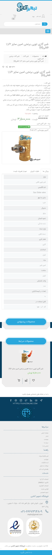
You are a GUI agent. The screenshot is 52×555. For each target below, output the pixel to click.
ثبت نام (39, 16)
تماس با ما (45, 446)
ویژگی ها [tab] (45, 171)
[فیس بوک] (10, 400)
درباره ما (46, 443)
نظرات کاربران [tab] (34, 171)
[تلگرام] (41, 400)
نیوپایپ (46, 459)
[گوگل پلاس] (16, 400)
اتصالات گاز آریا (44, 479)
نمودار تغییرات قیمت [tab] (20, 171)
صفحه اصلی (44, 433)
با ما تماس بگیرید (26, 552)
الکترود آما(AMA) (43, 482)
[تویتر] (26, 400)
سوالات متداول (44, 466)
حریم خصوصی (44, 492)
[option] (26, 147)
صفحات (46, 439)
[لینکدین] (31, 400)
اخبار (47, 436)
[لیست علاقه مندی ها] (3, 67)
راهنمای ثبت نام (43, 469)
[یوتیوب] (36, 400)
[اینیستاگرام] (21, 400)
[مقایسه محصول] (26, 380)
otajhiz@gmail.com (34, 514)
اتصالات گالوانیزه (43, 486)
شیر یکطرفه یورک (43, 456)
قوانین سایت (44, 489)
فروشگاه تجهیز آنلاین (18, 546)
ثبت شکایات (44, 463)
